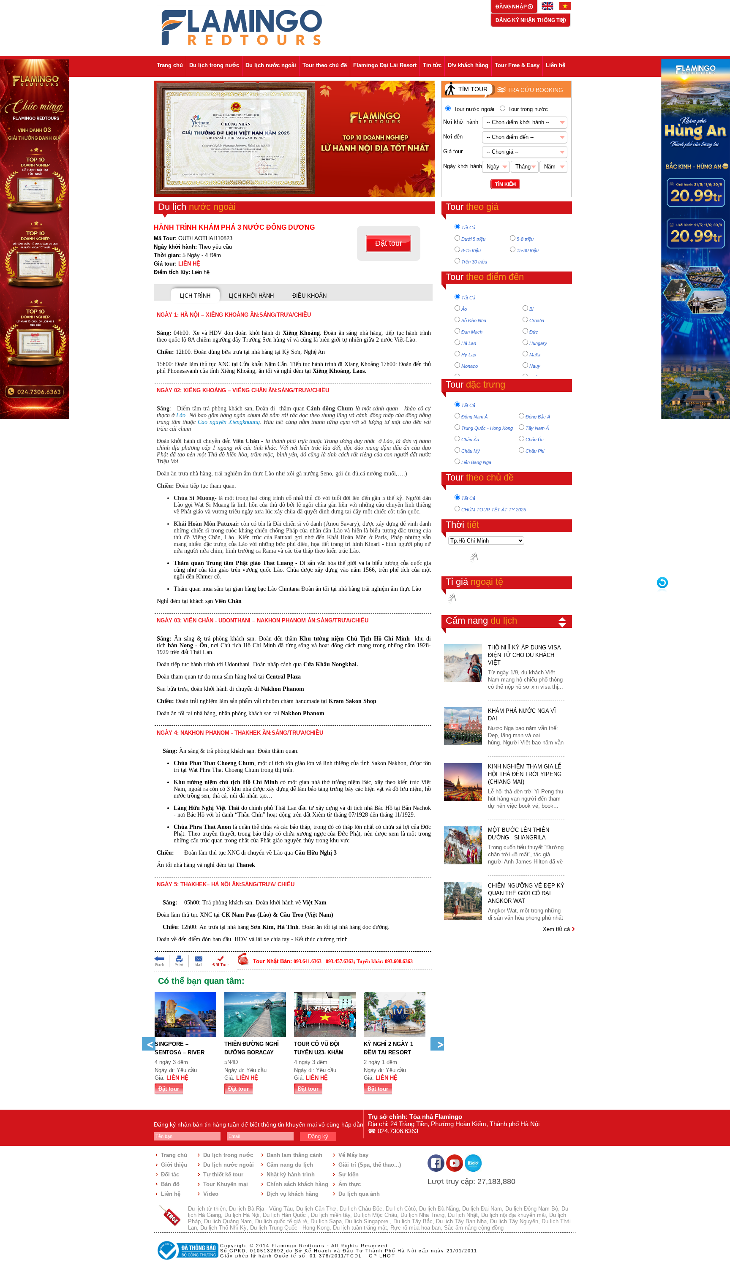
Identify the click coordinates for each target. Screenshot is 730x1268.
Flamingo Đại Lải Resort (385, 65)
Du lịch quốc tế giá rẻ (281, 1221)
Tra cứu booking (535, 90)
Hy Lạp (468, 354)
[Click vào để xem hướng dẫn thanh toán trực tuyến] (186, 1260)
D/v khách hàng (468, 65)
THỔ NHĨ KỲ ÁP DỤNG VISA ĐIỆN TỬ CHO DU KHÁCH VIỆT (524, 655)
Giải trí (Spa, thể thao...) (369, 1165)
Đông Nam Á (474, 416)
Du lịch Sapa (326, 1221)
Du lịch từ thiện (207, 1209)
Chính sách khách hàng (297, 1184)
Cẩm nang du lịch (290, 1165)
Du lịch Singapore (367, 1221)
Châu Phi (535, 450)
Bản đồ (170, 1184)
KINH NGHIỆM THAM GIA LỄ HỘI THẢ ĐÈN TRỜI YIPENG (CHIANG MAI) (524, 774)
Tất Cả (468, 227)
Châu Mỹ (470, 450)
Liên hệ (555, 65)
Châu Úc (535, 439)
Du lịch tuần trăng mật (360, 1228)
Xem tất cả (557, 929)
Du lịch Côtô (401, 1209)
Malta (534, 354)
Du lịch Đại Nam (482, 1209)
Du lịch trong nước (214, 65)
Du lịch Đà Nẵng (439, 1209)
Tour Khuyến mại (225, 1184)
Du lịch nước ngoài (270, 65)
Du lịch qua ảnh (359, 1194)
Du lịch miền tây (330, 1215)
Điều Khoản (309, 296)
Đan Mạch (471, 331)
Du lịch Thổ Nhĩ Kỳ (223, 1228)
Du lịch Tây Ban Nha (461, 1221)
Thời (462, 524)
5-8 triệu (525, 239)
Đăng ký (318, 1136)
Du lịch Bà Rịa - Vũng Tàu (261, 1209)
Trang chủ (170, 65)
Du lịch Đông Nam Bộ (531, 1209)
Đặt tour (388, 243)
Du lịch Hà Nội (241, 1215)
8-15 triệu (471, 250)
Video (210, 1194)
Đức (533, 331)
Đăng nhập (512, 7)
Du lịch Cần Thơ (316, 1209)
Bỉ (531, 309)
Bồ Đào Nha (473, 320)
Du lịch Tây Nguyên (514, 1221)
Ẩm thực (349, 1184)
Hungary (538, 343)
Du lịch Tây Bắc (413, 1221)
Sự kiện (348, 1174)
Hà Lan (468, 343)
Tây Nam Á (537, 428)
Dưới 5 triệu (473, 239)
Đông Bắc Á (538, 416)
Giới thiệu (174, 1165)
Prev (148, 1044)
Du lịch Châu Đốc (361, 1209)
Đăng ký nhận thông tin (530, 20)
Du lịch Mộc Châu (375, 1215)
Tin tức (432, 65)
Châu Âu (470, 439)
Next (437, 1044)
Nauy (534, 366)
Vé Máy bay (353, 1155)
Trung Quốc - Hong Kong (487, 428)
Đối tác (170, 1174)
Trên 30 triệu (474, 261)
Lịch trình (195, 296)
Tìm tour (473, 89)
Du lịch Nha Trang (422, 1215)
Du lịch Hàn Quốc (285, 1215)
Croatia (536, 320)
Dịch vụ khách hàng (293, 1194)
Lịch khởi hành (251, 296)
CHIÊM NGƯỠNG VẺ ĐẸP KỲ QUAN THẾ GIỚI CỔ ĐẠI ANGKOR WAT (526, 893)
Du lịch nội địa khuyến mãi (513, 1215)
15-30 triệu (528, 250)
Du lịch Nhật (463, 1215)
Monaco (469, 366)
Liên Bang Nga (476, 462)
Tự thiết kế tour (223, 1174)
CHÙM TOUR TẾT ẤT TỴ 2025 (493, 509)
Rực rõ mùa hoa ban (415, 1228)
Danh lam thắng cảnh (294, 1155)
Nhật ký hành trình (291, 1174)
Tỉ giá (474, 581)
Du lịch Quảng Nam (228, 1221)
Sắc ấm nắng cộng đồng (474, 1228)
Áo (464, 309)
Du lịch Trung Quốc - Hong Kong (290, 1228)
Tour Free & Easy (517, 65)
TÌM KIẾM (505, 184)
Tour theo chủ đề (324, 65)
